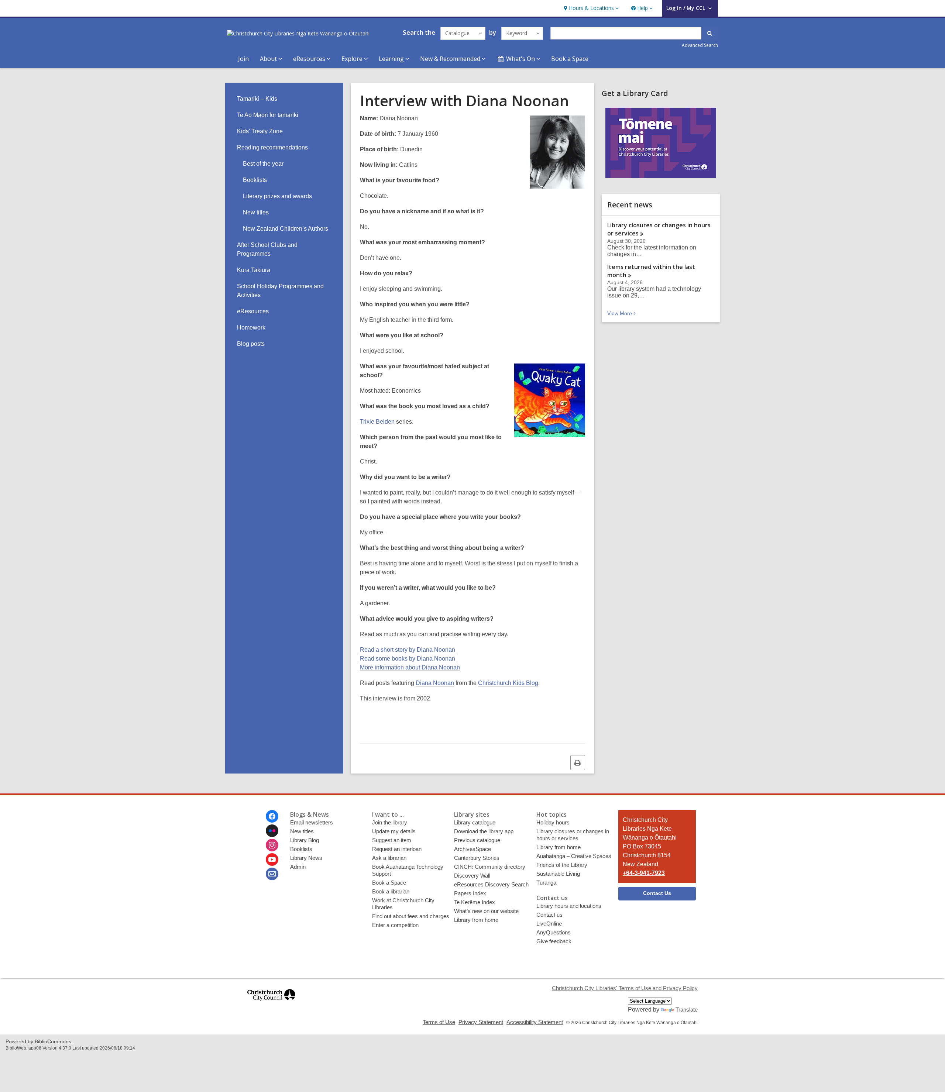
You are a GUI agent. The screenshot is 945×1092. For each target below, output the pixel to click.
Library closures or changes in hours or (659, 229)
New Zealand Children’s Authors (285, 228)
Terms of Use (439, 1022)
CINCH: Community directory (489, 867)
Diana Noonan (435, 683)
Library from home (476, 920)
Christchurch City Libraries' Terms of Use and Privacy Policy (625, 988)
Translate (687, 1009)
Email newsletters (311, 822)
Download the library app (483, 831)
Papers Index (470, 893)
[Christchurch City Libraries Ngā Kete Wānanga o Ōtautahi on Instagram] (272, 845)
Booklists (255, 180)
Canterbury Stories (476, 858)
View (622, 313)
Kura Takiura (253, 270)
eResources (253, 311)
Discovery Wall (472, 875)
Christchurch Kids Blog (508, 683)
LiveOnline (549, 923)
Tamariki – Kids (257, 99)
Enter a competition (395, 925)
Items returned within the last (651, 271)
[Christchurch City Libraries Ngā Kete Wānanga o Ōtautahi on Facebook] (272, 816)
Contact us (549, 915)
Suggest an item (391, 840)
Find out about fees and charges (410, 916)
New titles (256, 212)
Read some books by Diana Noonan (407, 658)
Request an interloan (397, 849)
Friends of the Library (561, 865)
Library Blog (304, 840)
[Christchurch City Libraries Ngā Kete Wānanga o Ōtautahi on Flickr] (272, 830)
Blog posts (251, 344)
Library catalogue (474, 822)
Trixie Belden (377, 421)
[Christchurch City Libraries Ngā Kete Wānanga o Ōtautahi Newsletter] (272, 874)
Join (243, 59)
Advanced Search (700, 45)
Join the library (389, 822)
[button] (590, 8)
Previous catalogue (477, 840)
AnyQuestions (553, 932)
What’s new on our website (486, 911)
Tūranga (546, 882)
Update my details (394, 831)
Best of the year (263, 164)
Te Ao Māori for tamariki (267, 115)
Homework (251, 327)
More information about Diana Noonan (410, 667)
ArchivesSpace (472, 849)
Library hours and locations (568, 906)
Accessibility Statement (534, 1022)
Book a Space (569, 59)
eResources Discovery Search (491, 884)
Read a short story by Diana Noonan (407, 650)
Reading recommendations (272, 147)
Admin (298, 867)
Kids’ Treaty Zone (260, 131)
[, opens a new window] (271, 1004)
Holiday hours (553, 822)
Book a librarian (390, 891)
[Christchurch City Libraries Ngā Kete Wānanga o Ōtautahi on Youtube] (272, 859)
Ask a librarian (389, 858)
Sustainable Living (558, 874)
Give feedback (553, 941)
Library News (306, 858)
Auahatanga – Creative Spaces (573, 856)
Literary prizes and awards (277, 196)
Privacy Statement (480, 1022)
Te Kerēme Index (474, 902)
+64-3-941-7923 (644, 873)
